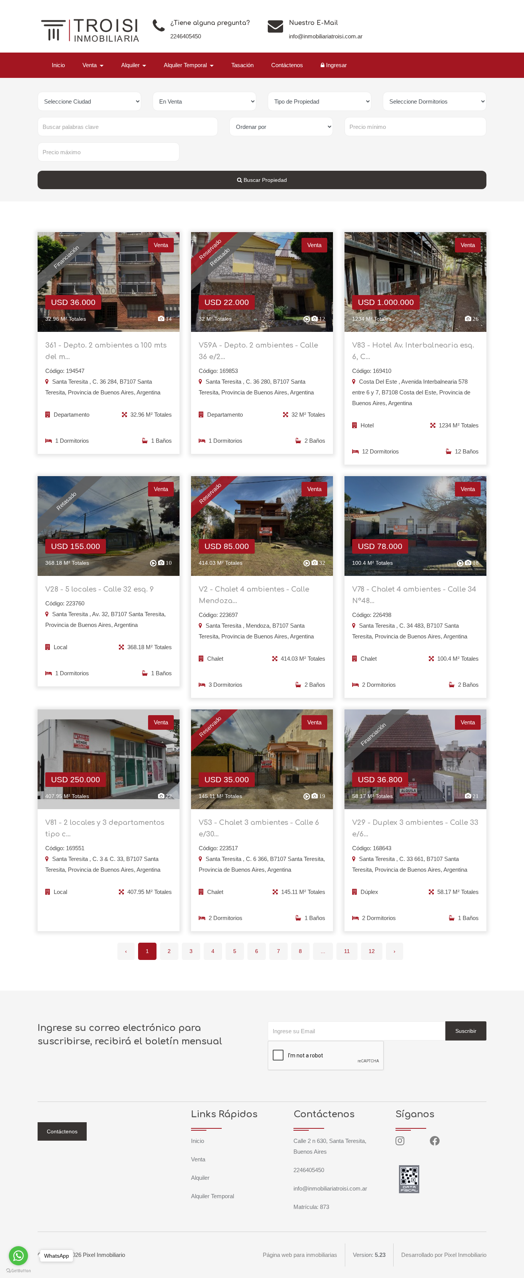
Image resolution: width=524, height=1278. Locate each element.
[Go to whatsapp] (18, 1255)
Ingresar (336, 65)
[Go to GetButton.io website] (18, 1270)
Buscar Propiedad (264, 180)
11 (347, 951)
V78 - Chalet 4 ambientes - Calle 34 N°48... (414, 595)
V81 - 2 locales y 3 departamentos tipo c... (104, 828)
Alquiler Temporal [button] (186, 65)
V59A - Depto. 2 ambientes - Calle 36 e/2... (258, 351)
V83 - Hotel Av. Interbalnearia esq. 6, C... (413, 351)
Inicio (58, 65)
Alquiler (200, 1177)
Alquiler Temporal (212, 1196)
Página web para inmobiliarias (300, 1255)
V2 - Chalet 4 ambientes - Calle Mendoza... (254, 595)
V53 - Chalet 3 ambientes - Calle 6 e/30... (259, 828)
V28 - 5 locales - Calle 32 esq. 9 (99, 589)
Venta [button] (90, 65)
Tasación (242, 65)
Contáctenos (287, 65)
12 (372, 951)
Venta (198, 1159)
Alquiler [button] (131, 65)
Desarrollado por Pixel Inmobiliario (443, 1255)
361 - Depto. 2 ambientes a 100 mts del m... (105, 351)
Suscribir (465, 1031)
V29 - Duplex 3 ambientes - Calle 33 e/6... (415, 828)
